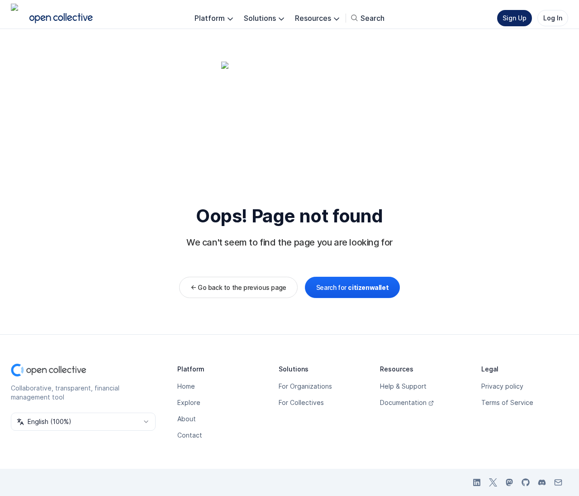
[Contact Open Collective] (558, 482)
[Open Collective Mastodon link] (509, 482)
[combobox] (83, 422)
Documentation (403, 402)
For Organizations (305, 386)
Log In (552, 18)
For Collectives (301, 402)
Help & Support (403, 386)
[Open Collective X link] (493, 482)
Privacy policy (502, 386)
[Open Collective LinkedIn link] (476, 482)
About (186, 419)
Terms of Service (507, 402)
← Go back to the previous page (238, 287)
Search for (352, 287)
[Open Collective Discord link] (542, 482)
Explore (188, 402)
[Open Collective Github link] (525, 482)
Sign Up (515, 18)
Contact (189, 435)
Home (186, 386)
